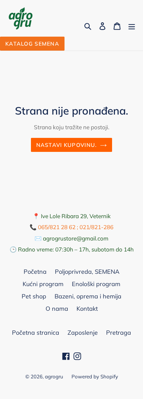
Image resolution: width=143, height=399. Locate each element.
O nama (57, 308)
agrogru (54, 376)
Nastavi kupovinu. (66, 145)
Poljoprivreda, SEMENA (87, 271)
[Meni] (131, 25)
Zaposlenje (83, 332)
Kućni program (43, 284)
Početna (35, 271)
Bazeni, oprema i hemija (88, 296)
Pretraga (118, 332)
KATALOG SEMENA (32, 43)
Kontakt (87, 308)
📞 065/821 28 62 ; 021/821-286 (71, 226)
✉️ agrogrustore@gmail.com (71, 238)
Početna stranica (35, 332)
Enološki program (96, 284)
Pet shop (34, 296)
